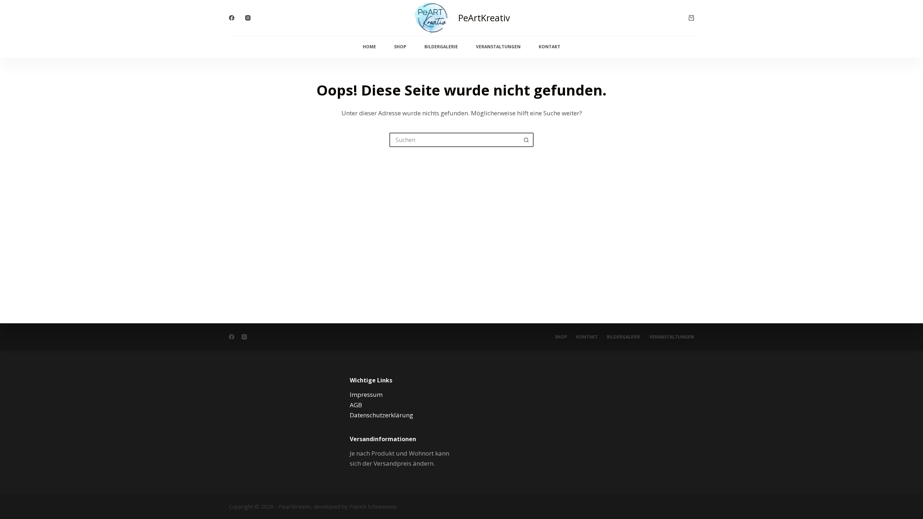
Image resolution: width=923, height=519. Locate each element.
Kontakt (549, 47)
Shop (400, 47)
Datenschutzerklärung (381, 415)
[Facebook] (231, 18)
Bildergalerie (441, 47)
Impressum (366, 394)
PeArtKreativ (484, 18)
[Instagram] (248, 18)
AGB (356, 405)
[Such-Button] (526, 140)
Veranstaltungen (498, 47)
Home (369, 47)
